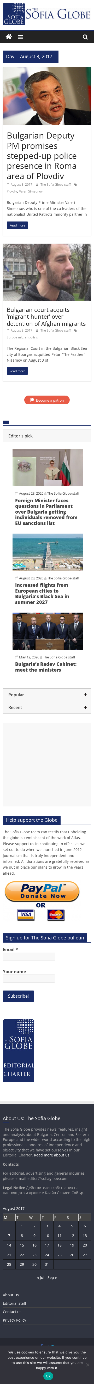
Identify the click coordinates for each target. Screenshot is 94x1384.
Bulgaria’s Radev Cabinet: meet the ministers (46, 667)
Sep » (52, 1277)
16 (34, 1245)
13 (85, 1235)
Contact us (12, 1311)
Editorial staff (14, 1303)
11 (59, 1235)
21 (9, 1254)
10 (47, 1235)
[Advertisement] (47, 764)
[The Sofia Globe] (9, 37)
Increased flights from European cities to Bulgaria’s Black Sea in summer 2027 (42, 593)
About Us (11, 1294)
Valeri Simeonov (31, 191)
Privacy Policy (14, 1320)
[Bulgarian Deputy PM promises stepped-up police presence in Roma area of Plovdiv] (47, 70)
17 (47, 1245)
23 (34, 1254)
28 (9, 1264)
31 (47, 1264)
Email (10, 949)
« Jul (40, 1277)
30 (34, 1264)
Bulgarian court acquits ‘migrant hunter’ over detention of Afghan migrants (46, 316)
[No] (87, 1364)
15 (22, 1245)
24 (47, 1254)
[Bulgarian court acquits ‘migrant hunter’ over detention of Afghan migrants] (47, 247)
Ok (48, 1376)
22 (22, 1254)
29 (22, 1264)
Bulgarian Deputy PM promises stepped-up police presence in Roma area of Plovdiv (42, 155)
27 (85, 1254)
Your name (14, 971)
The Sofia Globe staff (56, 184)
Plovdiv (12, 191)
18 (59, 1245)
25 (59, 1254)
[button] (47, 436)
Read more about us (51, 1155)
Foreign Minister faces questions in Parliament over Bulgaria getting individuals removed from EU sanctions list (46, 511)
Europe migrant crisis (22, 337)
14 (9, 1245)
